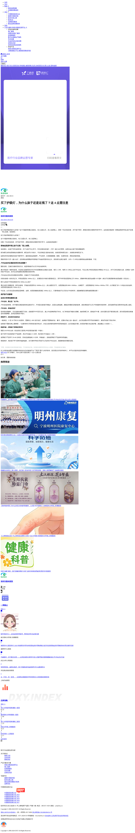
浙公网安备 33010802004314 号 (42, 812)
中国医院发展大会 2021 (11, 796)
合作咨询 (7, 757)
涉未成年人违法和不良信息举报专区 (56, 815)
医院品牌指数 (12, 8)
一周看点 (4, 605)
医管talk (10, 19)
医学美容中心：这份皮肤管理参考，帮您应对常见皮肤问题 (20, 634)
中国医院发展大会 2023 (11, 794)
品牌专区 (7, 783)
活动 (5, 12)
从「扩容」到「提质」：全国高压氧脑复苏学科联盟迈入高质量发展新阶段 (25, 677)
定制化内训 (8, 772)
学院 (5, 25)
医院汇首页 (6, 54)
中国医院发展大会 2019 (11, 798)
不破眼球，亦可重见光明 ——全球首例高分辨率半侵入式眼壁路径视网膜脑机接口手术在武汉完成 (32, 657)
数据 (6, 6)
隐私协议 (7, 759)
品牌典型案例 (12, 21)
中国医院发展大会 (14, 14)
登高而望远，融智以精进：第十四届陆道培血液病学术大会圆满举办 (23, 667)
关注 (5, 4)
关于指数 (4, 56)
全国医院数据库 (13, 10)
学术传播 (7, 770)
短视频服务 (8, 768)
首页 (5, 2)
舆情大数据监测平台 (11, 765)
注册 (5, 61)
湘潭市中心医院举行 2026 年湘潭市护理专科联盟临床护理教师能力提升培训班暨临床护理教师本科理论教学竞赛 (37, 645)
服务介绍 (7, 755)
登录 (2, 61)
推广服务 (7, 766)
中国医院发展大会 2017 (11, 802)
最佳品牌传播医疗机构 (11, 781)
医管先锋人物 (12, 18)
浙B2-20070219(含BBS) (8, 812)
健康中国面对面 (13, 16)
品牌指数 (4, 700)
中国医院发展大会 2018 (11, 800)
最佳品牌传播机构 (14, 23)
